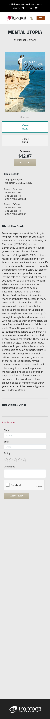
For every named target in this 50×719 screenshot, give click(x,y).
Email (6, 441)
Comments (9, 466)
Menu (40, 18)
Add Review (8, 422)
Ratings (7, 453)
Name (7, 430)
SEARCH (17, 8)
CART (31, 8)
